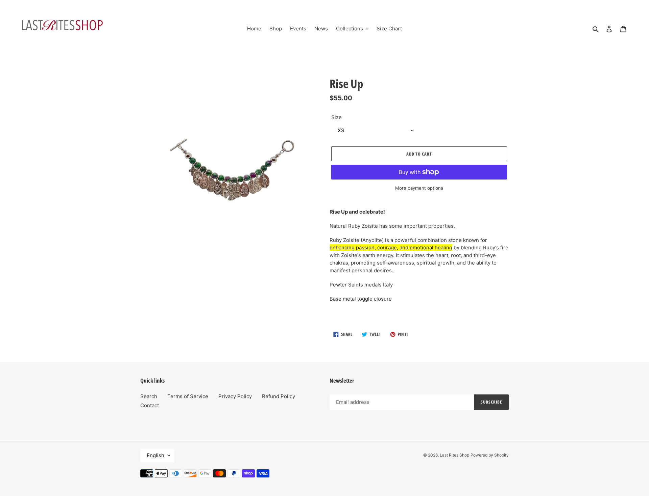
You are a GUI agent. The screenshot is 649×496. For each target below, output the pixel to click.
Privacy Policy (235, 396)
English (155, 455)
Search (148, 396)
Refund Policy (278, 396)
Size (336, 117)
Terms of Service (187, 396)
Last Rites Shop (454, 455)
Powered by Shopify (490, 455)
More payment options (419, 188)
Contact (149, 405)
